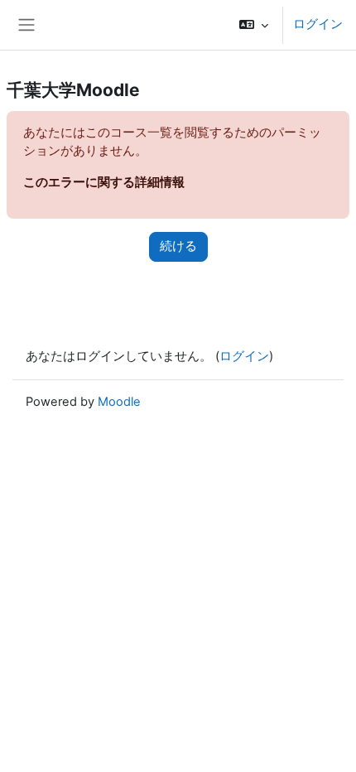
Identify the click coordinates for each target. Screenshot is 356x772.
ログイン (318, 24)
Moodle (119, 401)
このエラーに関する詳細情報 (104, 182)
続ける (178, 246)
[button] (254, 25)
